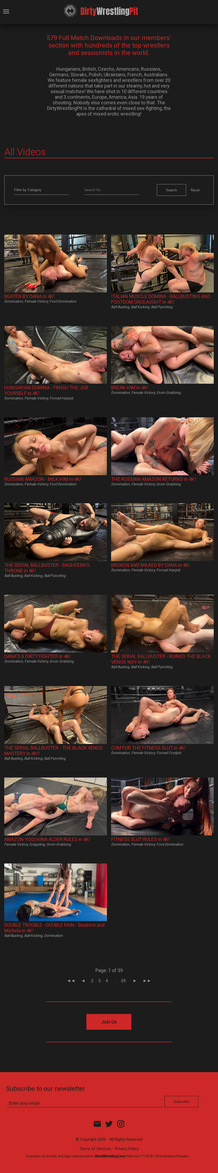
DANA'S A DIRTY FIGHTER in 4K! (37, 656)
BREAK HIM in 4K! (129, 387)
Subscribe (181, 1102)
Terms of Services (95, 1149)
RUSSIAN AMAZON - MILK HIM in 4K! (42, 479)
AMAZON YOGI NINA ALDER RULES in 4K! (47, 839)
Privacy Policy (127, 1149)
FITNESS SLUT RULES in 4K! (140, 839)
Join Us (109, 1022)
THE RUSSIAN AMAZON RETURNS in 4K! (153, 479)
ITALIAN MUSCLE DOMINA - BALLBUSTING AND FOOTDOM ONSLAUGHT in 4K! (161, 299)
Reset (195, 190)
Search (171, 190)
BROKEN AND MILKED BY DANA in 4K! (150, 565)
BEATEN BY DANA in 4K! (29, 296)
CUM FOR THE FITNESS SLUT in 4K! (148, 748)
